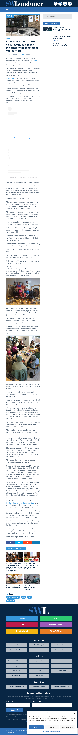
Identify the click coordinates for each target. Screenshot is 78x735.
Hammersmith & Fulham (16, 661)
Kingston (17, 666)
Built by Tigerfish (11, 732)
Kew (23, 597)
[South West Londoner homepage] (24, 3)
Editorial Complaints (39, 645)
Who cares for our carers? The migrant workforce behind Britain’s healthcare (31, 566)
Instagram (60, 4)
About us (17, 645)
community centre (13, 597)
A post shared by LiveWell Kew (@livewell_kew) (23, 177)
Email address (37, 701)
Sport (55, 618)
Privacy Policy (55, 731)
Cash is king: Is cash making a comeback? (13, 587)
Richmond (36, 60)
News (9, 16)
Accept (36, 727)
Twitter (65, 4)
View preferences (67, 727)
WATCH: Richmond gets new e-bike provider (30, 588)
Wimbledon (39, 676)
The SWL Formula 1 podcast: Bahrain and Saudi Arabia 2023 (62, 29)
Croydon (61, 661)
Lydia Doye (28, 55)
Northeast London (27, 503)
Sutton (39, 671)
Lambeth (39, 666)
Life (22, 624)
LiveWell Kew (11, 78)
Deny (52, 727)
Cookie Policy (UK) (61, 650)
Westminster (16, 676)
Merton (61, 666)
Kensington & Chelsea (39, 661)
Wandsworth (61, 671)
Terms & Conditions (16, 650)
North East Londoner (17, 687)
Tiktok (70, 4)
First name (10, 701)
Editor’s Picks (56, 631)
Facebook (56, 4)
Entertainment (55, 624)
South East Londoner (39, 687)
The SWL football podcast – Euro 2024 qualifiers (62, 45)
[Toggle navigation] (7, 9)
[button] (74, 713)
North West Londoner (61, 687)
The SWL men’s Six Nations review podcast (62, 37)
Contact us (39, 650)
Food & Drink (22, 631)
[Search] (69, 16)
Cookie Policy (47, 731)
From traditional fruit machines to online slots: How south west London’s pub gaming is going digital (14, 567)
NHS (29, 597)
